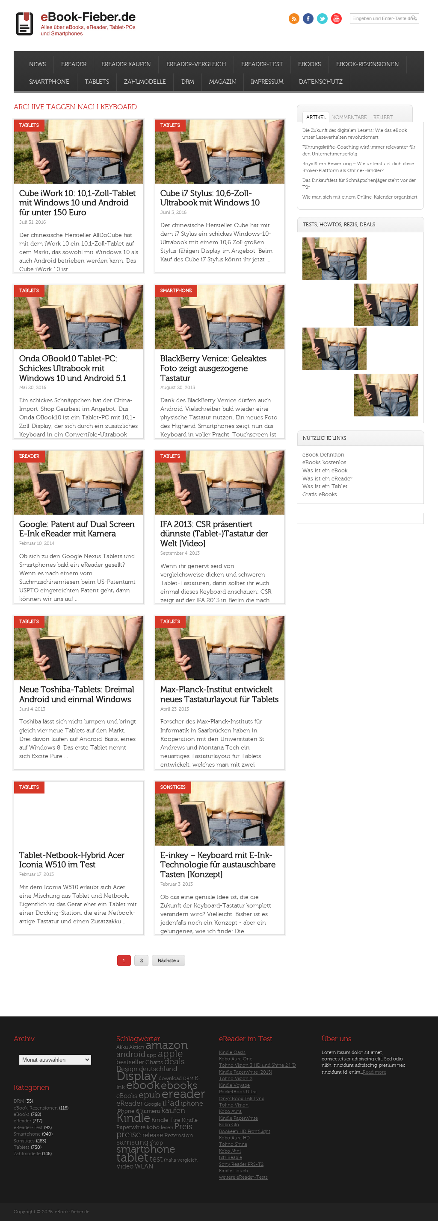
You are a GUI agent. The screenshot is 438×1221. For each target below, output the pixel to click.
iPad (171, 1103)
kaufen (173, 1110)
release (152, 1135)
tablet (132, 1158)
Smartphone (49, 82)
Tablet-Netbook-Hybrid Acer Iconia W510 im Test (71, 860)
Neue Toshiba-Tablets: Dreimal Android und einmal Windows (76, 694)
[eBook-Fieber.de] (76, 38)
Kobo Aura (230, 1111)
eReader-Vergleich (196, 64)
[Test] (334, 280)
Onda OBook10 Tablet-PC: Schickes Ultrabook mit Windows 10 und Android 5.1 (72, 368)
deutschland (158, 1069)
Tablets (97, 82)
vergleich (188, 1160)
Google (152, 1104)
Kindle (133, 1118)
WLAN (144, 1166)
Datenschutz (321, 82)
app (152, 1055)
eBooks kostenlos (324, 462)
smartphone (145, 1149)
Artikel (316, 117)
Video (124, 1166)
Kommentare (349, 117)
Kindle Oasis (232, 1052)
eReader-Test (262, 64)
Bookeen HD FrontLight (244, 1131)
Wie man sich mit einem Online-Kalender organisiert (359, 197)
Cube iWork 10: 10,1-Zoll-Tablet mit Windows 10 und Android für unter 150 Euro (77, 203)
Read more (374, 1072)
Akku (122, 1047)
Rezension (178, 1135)
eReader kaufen (126, 64)
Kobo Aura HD (234, 1138)
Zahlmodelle (145, 82)
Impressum (267, 82)
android (130, 1054)
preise (128, 1134)
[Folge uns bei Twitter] (322, 18)
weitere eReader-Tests (243, 1177)
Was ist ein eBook (324, 470)
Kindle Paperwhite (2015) (245, 1072)
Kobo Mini (230, 1151)
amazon (166, 1045)
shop (156, 1142)
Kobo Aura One (235, 1059)
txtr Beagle (230, 1157)
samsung (132, 1142)
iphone (192, 1103)
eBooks (309, 64)
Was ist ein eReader (327, 478)
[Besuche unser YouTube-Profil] (336, 18)
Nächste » (169, 960)
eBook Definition (323, 454)
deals (174, 1061)
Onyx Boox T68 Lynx (241, 1098)
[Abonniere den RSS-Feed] (294, 18)
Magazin (222, 82)
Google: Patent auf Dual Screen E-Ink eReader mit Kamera (77, 529)
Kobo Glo (229, 1124)
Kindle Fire (166, 1120)
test (156, 1159)
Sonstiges (173, 787)
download (170, 1078)
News (37, 64)
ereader (183, 1094)
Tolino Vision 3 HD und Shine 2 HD (257, 1065)
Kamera (150, 1111)
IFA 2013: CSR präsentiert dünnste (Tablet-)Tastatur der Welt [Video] (214, 534)
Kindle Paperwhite (238, 1118)
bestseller (130, 1062)
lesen (167, 1127)
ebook (143, 1085)
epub (149, 1095)
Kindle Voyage (234, 1085)
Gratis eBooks (319, 494)
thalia (170, 1160)
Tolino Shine (233, 1144)
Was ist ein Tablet (324, 486)
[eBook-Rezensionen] (334, 370)
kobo (153, 1127)
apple (170, 1054)
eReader (73, 64)
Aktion (136, 1047)
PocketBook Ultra (238, 1092)
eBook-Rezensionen (367, 64)
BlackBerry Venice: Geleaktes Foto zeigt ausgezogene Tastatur (213, 368)
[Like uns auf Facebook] (308, 18)
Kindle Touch (233, 1171)
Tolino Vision (234, 1105)
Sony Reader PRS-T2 (241, 1164)
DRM (187, 82)
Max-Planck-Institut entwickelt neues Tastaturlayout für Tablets (219, 694)
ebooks (179, 1085)
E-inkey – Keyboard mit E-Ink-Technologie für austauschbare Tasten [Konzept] (217, 865)
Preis (183, 1126)
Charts (154, 1062)
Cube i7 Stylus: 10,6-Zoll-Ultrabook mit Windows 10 (210, 198)
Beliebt (383, 117)
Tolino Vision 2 (235, 1078)
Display (136, 1076)
